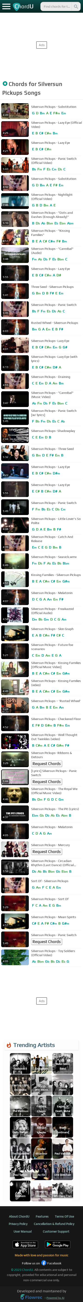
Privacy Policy (18, 1224)
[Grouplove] (41, 1063)
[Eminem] (20, 1190)
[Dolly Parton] (20, 1127)
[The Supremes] (20, 1148)
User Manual (23, 1231)
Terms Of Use (64, 1216)
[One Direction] (62, 1169)
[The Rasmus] (20, 1105)
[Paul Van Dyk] (62, 1148)
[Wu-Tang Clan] (62, 1190)
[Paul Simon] (20, 1169)
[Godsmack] (20, 1063)
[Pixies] (62, 1084)
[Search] (75, 6)
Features (42, 1216)
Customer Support (56, 1231)
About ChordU (19, 1216)
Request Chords (47, 763)
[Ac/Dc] (41, 1169)
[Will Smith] (41, 1084)
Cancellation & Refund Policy (54, 1224)
